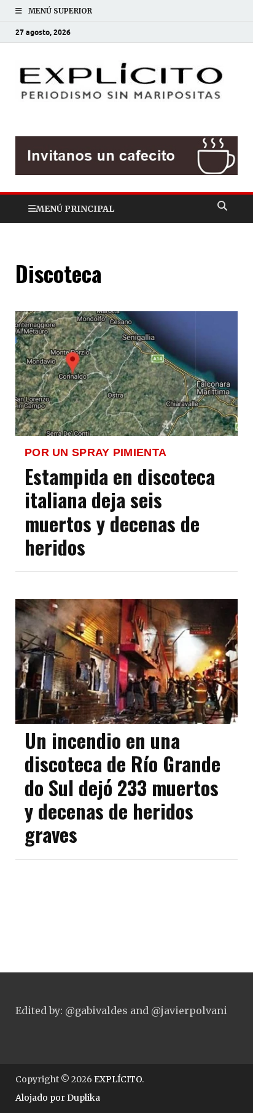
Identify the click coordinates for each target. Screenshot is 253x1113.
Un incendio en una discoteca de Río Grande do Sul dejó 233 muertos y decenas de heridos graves (122, 787)
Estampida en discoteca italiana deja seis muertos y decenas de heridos (120, 511)
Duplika (83, 1097)
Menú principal (75, 208)
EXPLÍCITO (118, 1079)
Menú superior (60, 10)
